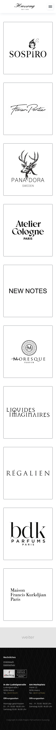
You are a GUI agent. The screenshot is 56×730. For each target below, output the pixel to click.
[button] (50, 6)
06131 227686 (39, 693)
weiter (28, 638)
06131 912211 (12, 693)
